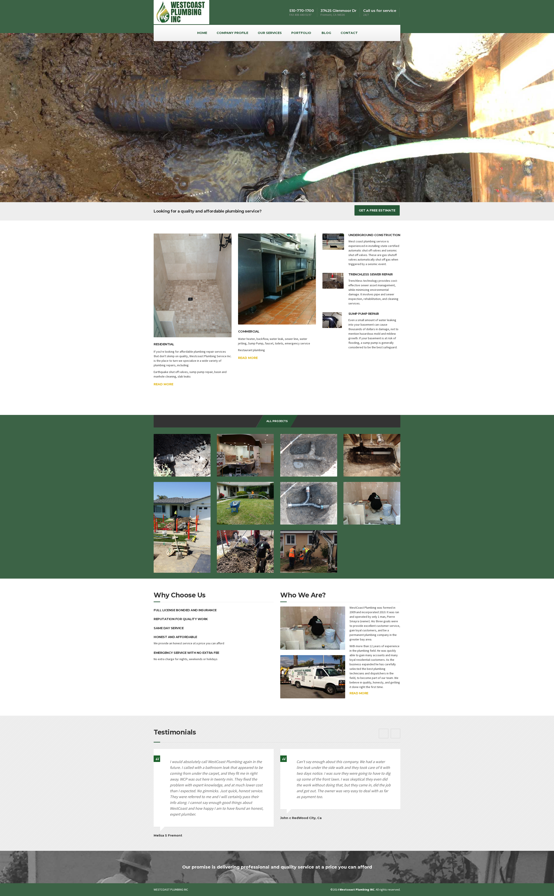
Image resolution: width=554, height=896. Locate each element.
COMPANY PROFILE (232, 33)
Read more (163, 384)
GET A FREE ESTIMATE (377, 210)
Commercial (248, 331)
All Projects (277, 421)
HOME (202, 33)
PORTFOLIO (301, 33)
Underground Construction (374, 235)
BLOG (326, 33)
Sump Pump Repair (363, 314)
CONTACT (349, 33)
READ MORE (358, 693)
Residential (164, 344)
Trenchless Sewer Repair (370, 274)
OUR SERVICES (270, 33)
